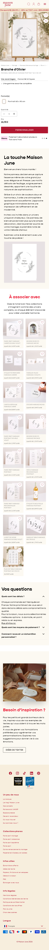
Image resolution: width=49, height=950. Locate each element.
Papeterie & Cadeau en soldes (15, 853)
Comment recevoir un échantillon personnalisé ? (19, 635)
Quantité (4, 109)
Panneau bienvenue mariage (29, 65)
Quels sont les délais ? (13, 596)
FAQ (4, 879)
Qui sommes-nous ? (10, 823)
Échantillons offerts (10, 865)
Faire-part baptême (11, 842)
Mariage (14, 65)
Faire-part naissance (11, 839)
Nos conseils (8, 806)
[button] (44, 10)
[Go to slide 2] (25, 59)
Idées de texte (9, 869)
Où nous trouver (9, 819)
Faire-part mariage (10, 836)
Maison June (5, 65)
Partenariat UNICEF (10, 809)
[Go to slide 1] (23, 59)
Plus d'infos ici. (9, 623)
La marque (7, 799)
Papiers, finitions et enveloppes (15, 872)
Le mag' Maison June (11, 802)
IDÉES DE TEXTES (14, 750)
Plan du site (7, 909)
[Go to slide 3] (46, 138)
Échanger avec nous (11, 882)
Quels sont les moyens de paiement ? (21, 627)
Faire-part (7, 846)
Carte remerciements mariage (15, 849)
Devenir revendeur (10, 816)
